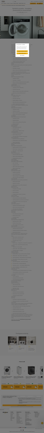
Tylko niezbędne (22, 55)
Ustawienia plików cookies (22, 53)
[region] (22, 50)
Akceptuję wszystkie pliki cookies (22, 51)
